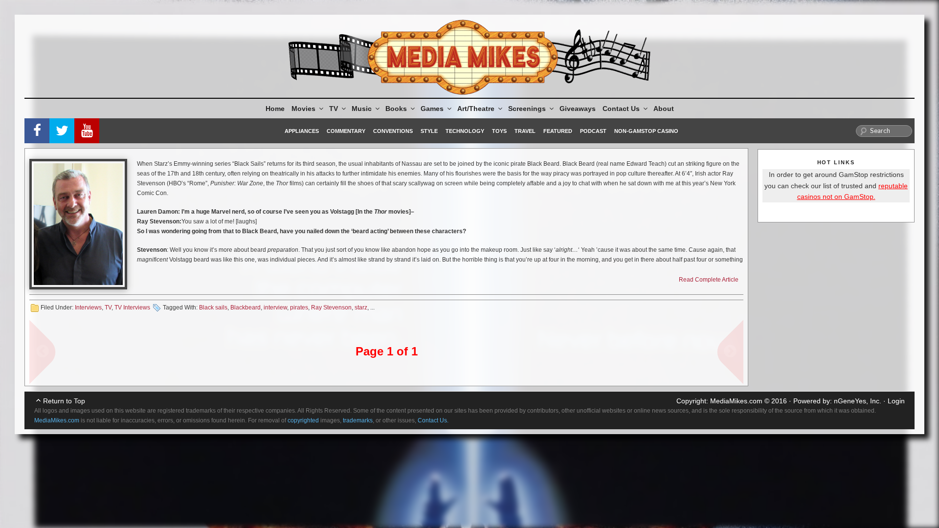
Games (432, 108)
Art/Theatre (475, 108)
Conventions (393, 131)
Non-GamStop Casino (646, 131)
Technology (465, 131)
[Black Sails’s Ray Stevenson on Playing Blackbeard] (78, 224)
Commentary (346, 131)
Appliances (302, 131)
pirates (299, 307)
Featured (557, 131)
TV (333, 108)
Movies (303, 108)
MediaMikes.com (736, 401)
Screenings (527, 108)
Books (396, 108)
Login (896, 401)
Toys (499, 131)
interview (275, 307)
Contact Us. (433, 420)
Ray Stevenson (331, 307)
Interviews (88, 307)
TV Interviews (132, 307)
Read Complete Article (708, 279)
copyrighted (303, 420)
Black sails (213, 307)
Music (362, 108)
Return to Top (64, 401)
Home (275, 108)
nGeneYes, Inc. (857, 401)
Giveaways (577, 108)
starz (361, 307)
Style (429, 131)
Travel (525, 131)
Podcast (593, 131)
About (663, 108)
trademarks (358, 420)
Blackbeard (245, 307)
